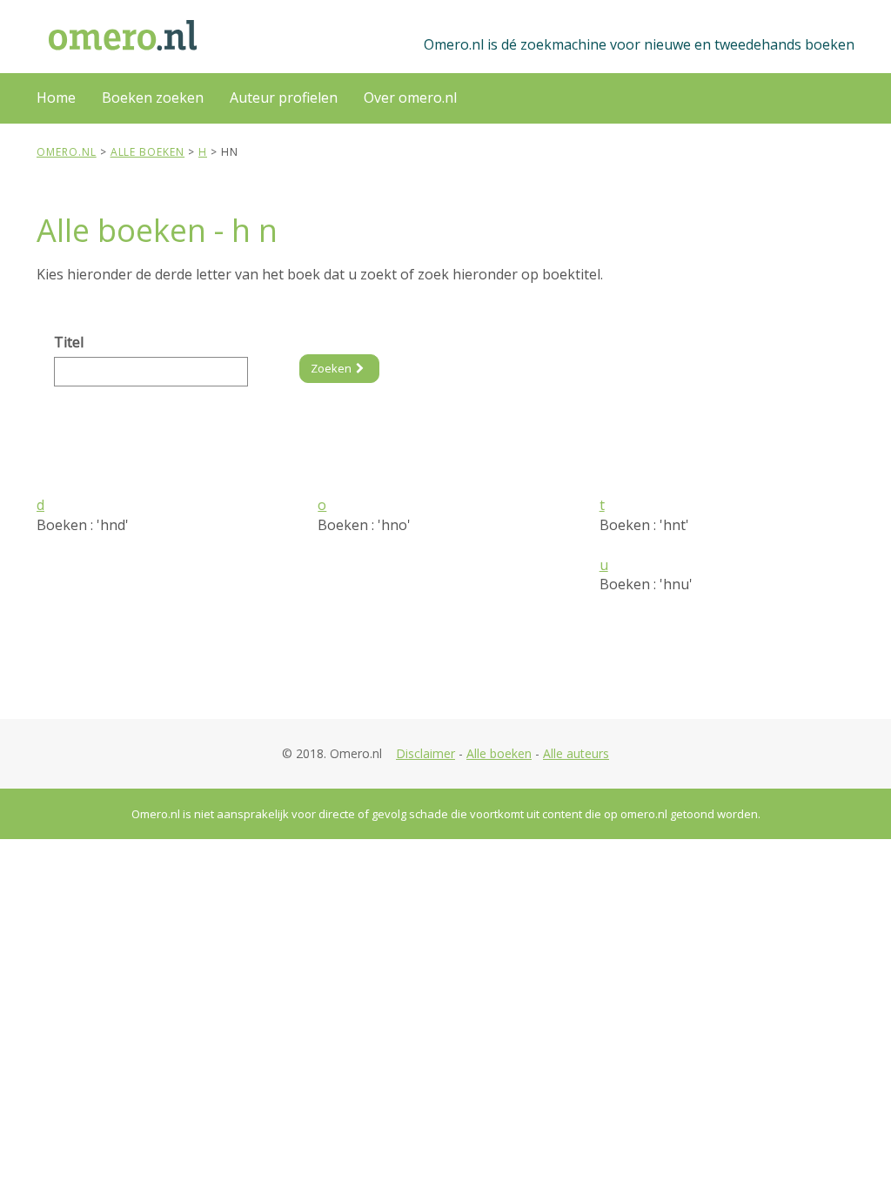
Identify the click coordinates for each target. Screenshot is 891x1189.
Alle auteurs (576, 753)
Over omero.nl (410, 97)
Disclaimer (425, 753)
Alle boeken (499, 753)
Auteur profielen (284, 97)
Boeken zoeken (153, 97)
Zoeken (331, 368)
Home (56, 97)
